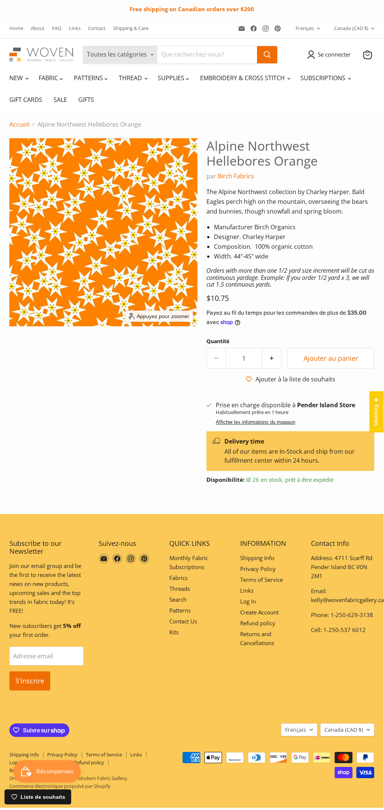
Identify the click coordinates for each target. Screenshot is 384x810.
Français (305, 28)
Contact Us (183, 621)
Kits (174, 632)
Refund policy (257, 623)
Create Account (259, 612)
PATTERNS (89, 78)
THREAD (131, 78)
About (38, 28)
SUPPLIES (172, 78)
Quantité (217, 341)
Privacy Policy (258, 568)
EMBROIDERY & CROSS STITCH (243, 78)
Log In (248, 601)
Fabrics (178, 577)
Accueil (19, 124)
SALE (60, 100)
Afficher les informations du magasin (255, 422)
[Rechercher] (267, 54)
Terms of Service (261, 579)
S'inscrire (29, 680)
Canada (351, 28)
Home (16, 28)
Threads (179, 588)
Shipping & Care (130, 28)
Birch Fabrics (236, 176)
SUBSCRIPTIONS (323, 78)
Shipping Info (257, 558)
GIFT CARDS (25, 100)
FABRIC (49, 78)
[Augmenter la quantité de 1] (271, 358)
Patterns (180, 610)
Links (75, 28)
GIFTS (86, 100)
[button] (330, 54)
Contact (97, 28)
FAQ (56, 28)
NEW (16, 78)
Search (178, 599)
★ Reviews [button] (376, 411)
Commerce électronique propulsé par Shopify (60, 786)
